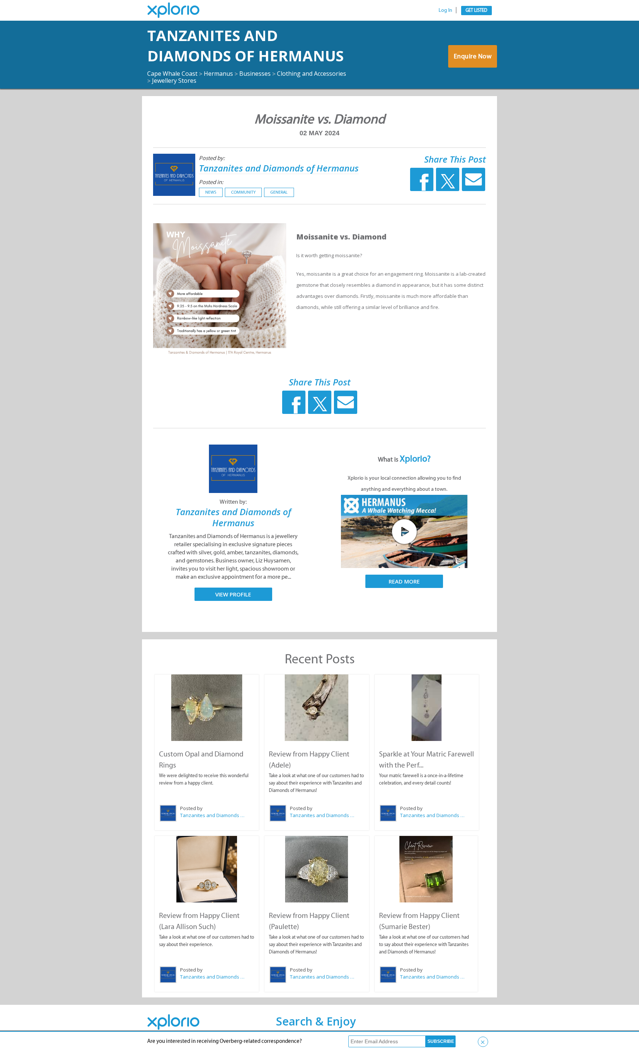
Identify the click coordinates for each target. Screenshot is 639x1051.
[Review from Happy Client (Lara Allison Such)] (207, 869)
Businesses (255, 73)
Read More (404, 581)
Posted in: (211, 182)
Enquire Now (473, 56)
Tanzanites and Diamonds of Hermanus (245, 45)
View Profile (233, 594)
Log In (445, 10)
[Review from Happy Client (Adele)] (316, 707)
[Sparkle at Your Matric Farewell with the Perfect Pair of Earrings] (427, 707)
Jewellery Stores (174, 80)
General (279, 192)
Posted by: (211, 157)
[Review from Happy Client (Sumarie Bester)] (426, 869)
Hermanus (218, 73)
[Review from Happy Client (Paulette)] (316, 869)
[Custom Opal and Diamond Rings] (207, 707)
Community (243, 192)
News (210, 192)
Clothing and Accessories (311, 73)
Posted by (191, 808)
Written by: (233, 501)
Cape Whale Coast (172, 73)
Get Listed (476, 10)
